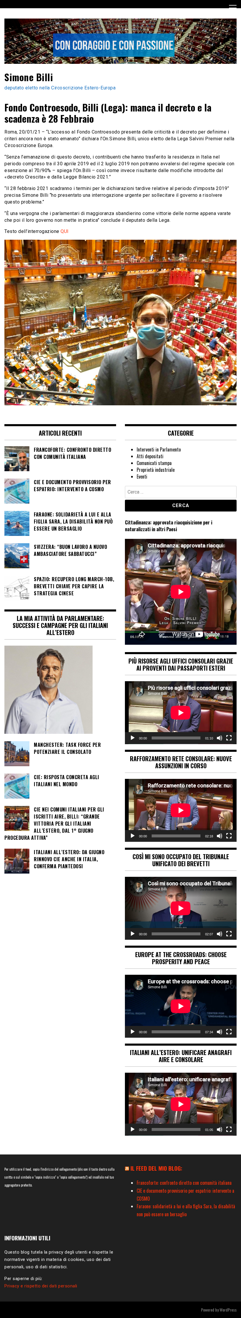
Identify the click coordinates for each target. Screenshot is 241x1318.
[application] (181, 712)
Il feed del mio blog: (156, 1168)
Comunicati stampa (154, 462)
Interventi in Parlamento (159, 449)
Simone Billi (28, 77)
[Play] (132, 738)
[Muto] (219, 738)
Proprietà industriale (156, 469)
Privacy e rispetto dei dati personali (40, 1286)
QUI (65, 231)
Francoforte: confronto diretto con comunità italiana (184, 1182)
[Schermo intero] (229, 738)
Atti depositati (150, 456)
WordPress (228, 1310)
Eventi (142, 476)
